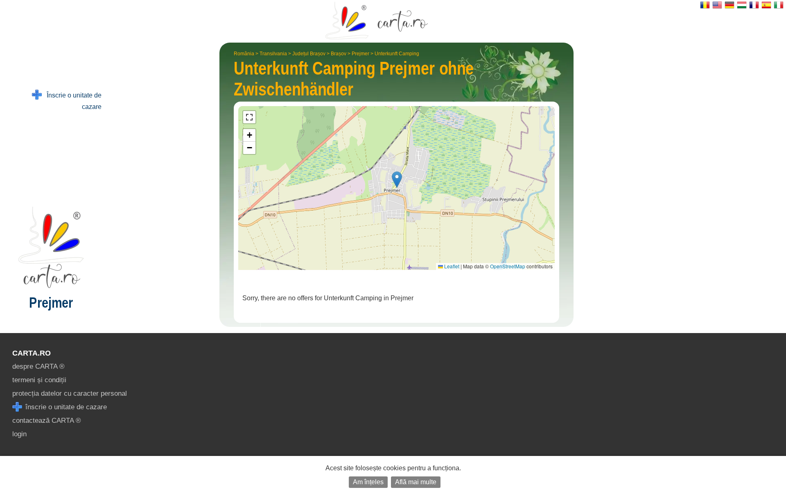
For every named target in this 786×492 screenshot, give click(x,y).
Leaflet (451, 266)
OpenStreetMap (507, 266)
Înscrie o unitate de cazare (72, 101)
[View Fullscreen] (249, 117)
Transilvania (273, 54)
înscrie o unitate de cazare (65, 407)
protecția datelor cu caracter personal (69, 393)
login (19, 434)
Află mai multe (415, 481)
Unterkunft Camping (397, 54)
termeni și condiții (39, 380)
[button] (397, 179)
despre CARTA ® (38, 366)
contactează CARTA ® (46, 420)
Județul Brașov (308, 54)
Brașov (338, 54)
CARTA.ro (31, 353)
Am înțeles (368, 481)
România (244, 54)
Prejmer (360, 54)
